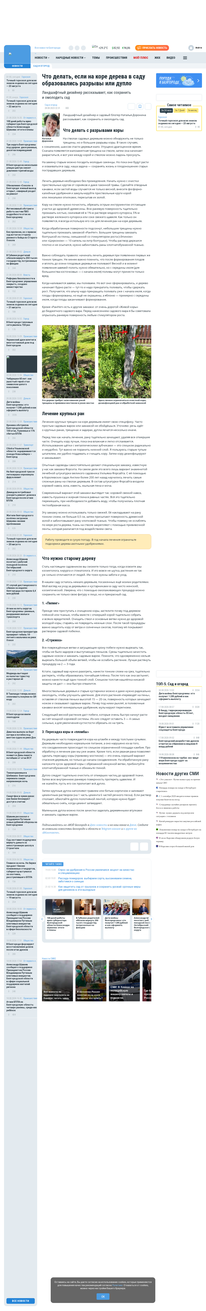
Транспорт (28, 445)
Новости (41, 57)
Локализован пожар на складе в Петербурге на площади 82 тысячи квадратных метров (178, 831)
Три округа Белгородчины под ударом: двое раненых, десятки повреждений (21, 147)
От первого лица (30, 117)
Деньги (26, 251)
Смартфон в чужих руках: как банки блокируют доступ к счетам (20, 799)
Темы (96, 57)
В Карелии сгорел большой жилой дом (176, 846)
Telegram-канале (111, 829)
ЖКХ (157, 57)
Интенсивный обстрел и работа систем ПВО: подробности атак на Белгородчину (19, 212)
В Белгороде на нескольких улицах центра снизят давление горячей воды (21, 168)
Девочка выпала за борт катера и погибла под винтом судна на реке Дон (21, 735)
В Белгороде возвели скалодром (18, 715)
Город (26, 161)
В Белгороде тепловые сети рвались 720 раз (19, 323)
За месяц (192, 110)
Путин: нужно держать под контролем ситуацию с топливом (175, 814)
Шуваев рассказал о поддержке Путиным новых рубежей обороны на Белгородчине (21, 820)
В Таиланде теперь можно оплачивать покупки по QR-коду (21, 696)
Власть (26, 275)
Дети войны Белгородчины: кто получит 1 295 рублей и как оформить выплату (21, 406)
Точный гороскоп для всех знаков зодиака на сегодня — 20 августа (21, 541)
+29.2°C (103, 48)
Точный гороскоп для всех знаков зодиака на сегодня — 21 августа (21, 304)
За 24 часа (166, 110)
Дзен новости (98, 825)
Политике (117, 1285)
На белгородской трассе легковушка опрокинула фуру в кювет (20, 474)
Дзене (132, 825)
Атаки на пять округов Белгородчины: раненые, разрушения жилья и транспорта (20, 612)
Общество (28, 228)
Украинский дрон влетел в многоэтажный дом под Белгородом (21, 342)
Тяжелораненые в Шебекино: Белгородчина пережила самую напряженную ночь (20, 777)
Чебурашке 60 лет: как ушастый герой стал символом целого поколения (19, 382)
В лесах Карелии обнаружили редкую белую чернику (178, 840)
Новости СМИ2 (49, 958)
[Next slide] (151, 919)
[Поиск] (196, 57)
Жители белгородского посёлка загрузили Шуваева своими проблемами (19, 519)
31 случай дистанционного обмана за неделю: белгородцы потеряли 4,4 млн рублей (21, 589)
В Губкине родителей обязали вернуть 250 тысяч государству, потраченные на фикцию (21, 259)
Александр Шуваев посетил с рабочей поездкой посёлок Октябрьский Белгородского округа (19, 565)
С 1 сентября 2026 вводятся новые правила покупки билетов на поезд (177, 798)
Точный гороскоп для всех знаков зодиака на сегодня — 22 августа (21, 104)
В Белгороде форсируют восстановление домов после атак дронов (20, 947)
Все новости (20, 1300)
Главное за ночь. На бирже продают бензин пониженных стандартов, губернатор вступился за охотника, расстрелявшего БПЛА (21, 870)
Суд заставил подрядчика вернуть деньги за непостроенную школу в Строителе (21, 844)
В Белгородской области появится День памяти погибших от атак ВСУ (20, 755)
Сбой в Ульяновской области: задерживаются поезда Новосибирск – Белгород (21, 452)
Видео (171, 57)
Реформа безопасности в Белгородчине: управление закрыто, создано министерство (21, 282)
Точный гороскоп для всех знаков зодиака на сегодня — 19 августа (21, 895)
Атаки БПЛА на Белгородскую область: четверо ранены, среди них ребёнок (21, 1006)
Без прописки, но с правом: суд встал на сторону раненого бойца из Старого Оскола (21, 236)
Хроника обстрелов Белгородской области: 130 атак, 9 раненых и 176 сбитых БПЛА (20, 429)
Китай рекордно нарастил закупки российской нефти (178, 823)
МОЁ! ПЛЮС (140, 57)
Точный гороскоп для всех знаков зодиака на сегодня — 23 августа (21, 83)
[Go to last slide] (42, 919)
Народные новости (70, 57)
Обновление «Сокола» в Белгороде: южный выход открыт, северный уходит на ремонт (21, 189)
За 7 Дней (179, 110)
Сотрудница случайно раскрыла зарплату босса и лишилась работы (176, 806)
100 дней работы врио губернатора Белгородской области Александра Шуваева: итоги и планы (21, 125)
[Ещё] (185, 58)
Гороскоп (26, 77)
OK (103, 1296)
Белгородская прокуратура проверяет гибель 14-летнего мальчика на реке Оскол (21, 636)
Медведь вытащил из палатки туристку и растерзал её (18, 676)
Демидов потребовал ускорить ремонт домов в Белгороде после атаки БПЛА (21, 496)
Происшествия (116, 57)
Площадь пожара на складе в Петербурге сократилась (176, 789)
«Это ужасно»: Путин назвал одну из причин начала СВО (178, 781)
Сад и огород (41, 66)
